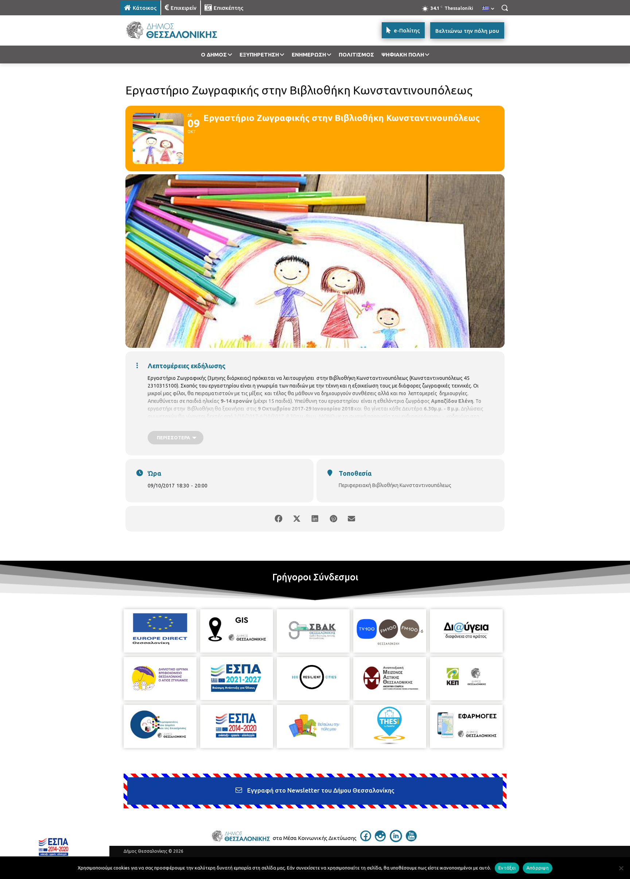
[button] (504, 8)
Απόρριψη (537, 867)
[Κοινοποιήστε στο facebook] (278, 519)
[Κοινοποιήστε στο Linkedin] (315, 519)
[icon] (365, 839)
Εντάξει (507, 867)
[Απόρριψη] (621, 868)
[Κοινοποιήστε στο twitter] (297, 519)
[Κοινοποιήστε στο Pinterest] (333, 519)
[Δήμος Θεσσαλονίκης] (179, 30)
